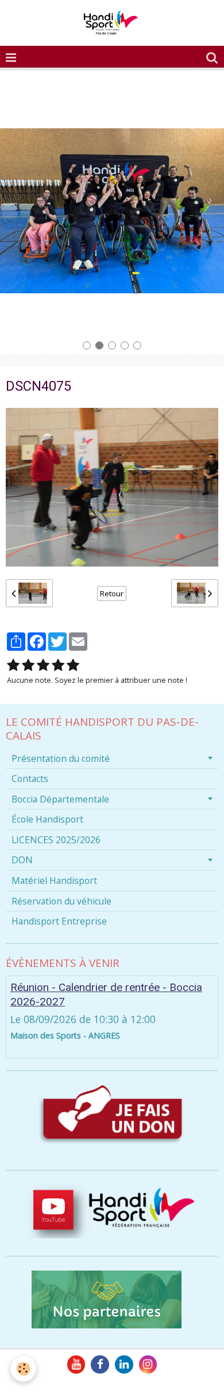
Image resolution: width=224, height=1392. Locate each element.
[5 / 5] (73, 665)
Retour (111, 593)
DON (22, 860)
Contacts (29, 778)
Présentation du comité (60, 758)
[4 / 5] (58, 665)
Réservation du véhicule (61, 901)
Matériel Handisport (54, 880)
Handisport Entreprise (59, 921)
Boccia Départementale (60, 799)
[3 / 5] (43, 665)
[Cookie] (23, 1369)
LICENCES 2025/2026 (56, 839)
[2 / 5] (28, 665)
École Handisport (47, 819)
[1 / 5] (13, 665)
